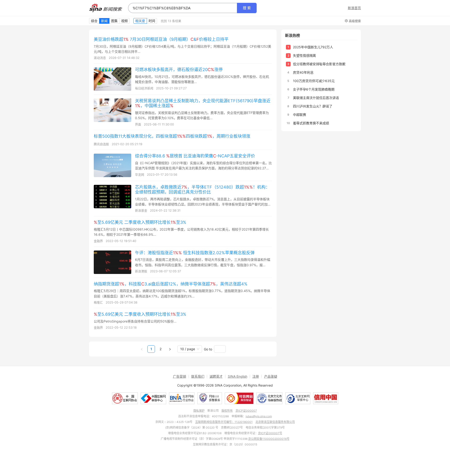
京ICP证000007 (246, 410)
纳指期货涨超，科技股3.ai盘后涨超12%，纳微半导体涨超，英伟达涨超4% (171, 283)
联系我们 (197, 376)
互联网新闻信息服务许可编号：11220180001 (224, 422)
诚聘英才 (216, 376)
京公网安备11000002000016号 (268, 439)
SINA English (237, 376)
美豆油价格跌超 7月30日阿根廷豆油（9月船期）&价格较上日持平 (161, 39)
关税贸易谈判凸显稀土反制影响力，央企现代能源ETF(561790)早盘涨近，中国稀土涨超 (202, 103)
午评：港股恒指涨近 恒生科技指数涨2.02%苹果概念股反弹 (195, 252)
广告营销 (179, 376)
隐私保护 (199, 410)
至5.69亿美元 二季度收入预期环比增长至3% (140, 222)
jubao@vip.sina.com (259, 416)
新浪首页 (354, 8)
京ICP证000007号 (270, 433)
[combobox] (182, 8)
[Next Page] (170, 349)
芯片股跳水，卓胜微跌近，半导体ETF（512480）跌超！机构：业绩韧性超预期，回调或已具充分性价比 (202, 189)
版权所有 (227, 410)
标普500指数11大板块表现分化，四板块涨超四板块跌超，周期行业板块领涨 (172, 136)
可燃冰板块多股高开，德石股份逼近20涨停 (179, 69)
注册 (255, 376)
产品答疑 (270, 376)
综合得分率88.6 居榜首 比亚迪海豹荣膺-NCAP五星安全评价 (195, 155)
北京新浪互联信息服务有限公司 (275, 422)
